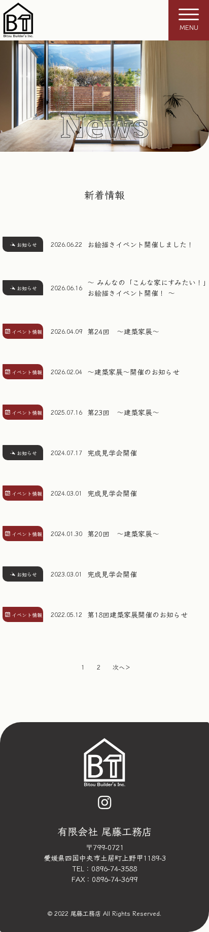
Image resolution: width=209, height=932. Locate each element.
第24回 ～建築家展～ (123, 331)
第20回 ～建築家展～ (123, 533)
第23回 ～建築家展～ (123, 412)
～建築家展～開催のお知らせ (133, 372)
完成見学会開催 (112, 453)
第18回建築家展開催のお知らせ (137, 614)
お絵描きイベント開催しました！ (140, 244)
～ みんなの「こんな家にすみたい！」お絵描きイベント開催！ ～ (146, 287)
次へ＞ (122, 666)
